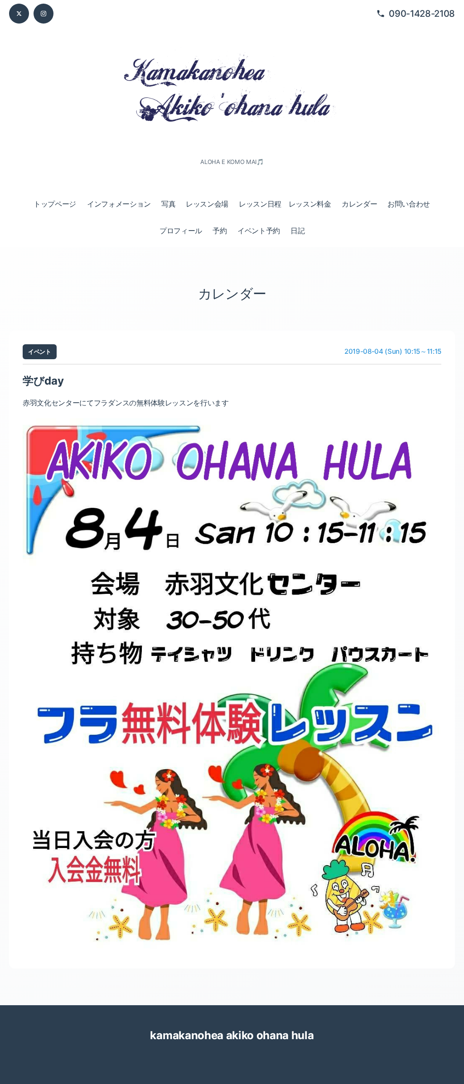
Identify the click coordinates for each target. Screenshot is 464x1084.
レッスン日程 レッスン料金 (285, 203)
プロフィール (181, 230)
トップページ (55, 203)
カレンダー (359, 203)
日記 (297, 230)
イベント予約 (258, 230)
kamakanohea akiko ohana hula (232, 1035)
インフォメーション (119, 203)
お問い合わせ (408, 203)
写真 (168, 203)
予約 (220, 230)
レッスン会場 (207, 203)
